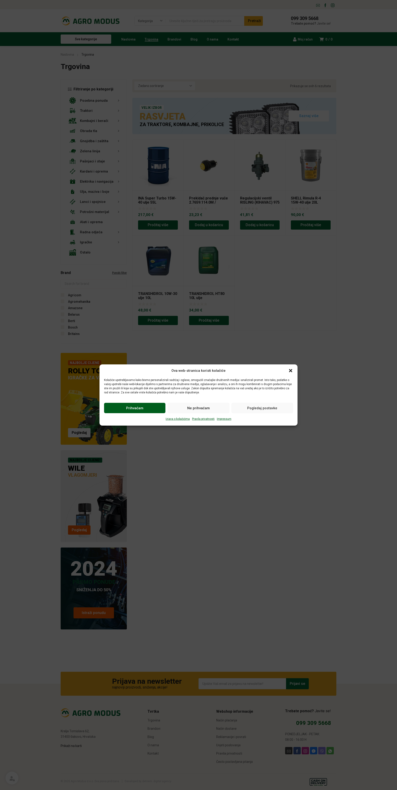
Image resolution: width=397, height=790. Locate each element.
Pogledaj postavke (262, 408)
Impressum (224, 419)
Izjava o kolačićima (178, 419)
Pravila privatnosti (203, 419)
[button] (290, 370)
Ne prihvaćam (198, 408)
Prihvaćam (134, 408)
